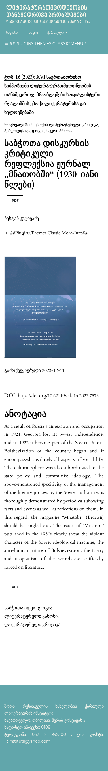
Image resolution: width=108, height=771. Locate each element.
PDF (15, 200)
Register (12, 32)
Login (33, 32)
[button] (46, 233)
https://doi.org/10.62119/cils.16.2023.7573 (58, 396)
